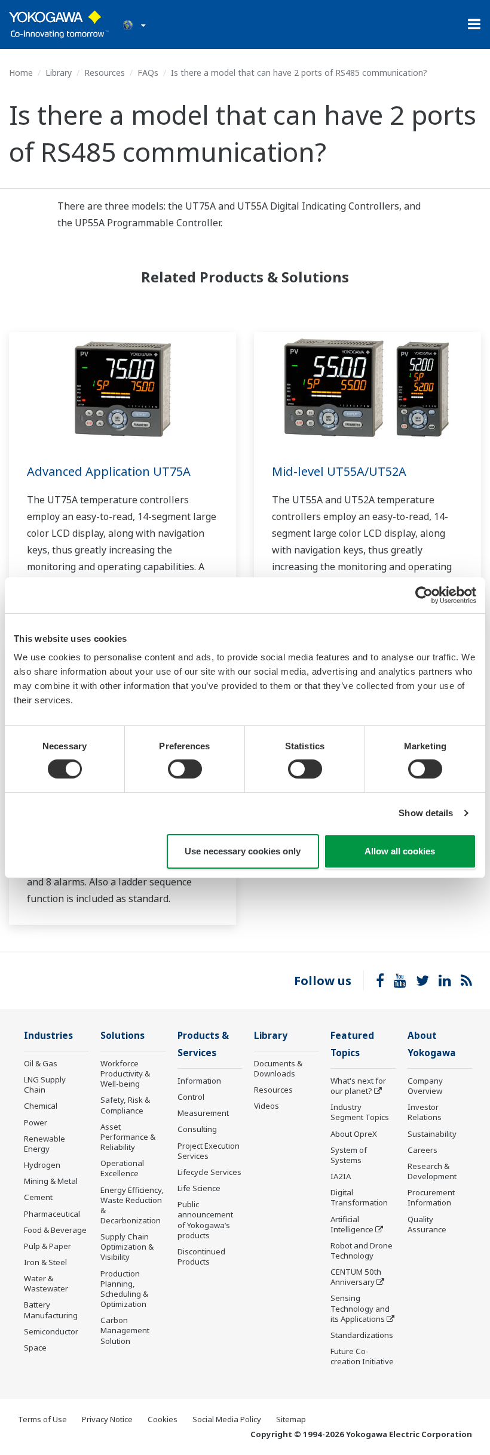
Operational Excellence (122, 1168)
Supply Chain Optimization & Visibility (127, 1246)
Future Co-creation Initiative (362, 1356)
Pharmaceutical (52, 1213)
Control (190, 1096)
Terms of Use (42, 1419)
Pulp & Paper (47, 1246)
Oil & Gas (40, 1063)
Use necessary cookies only (243, 851)
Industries (48, 1035)
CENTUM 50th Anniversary (355, 1276)
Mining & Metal (51, 1181)
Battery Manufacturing (51, 1309)
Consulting (197, 1129)
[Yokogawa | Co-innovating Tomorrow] (59, 24)
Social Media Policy (226, 1419)
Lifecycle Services (209, 1172)
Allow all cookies (400, 851)
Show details (426, 813)
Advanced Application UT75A (109, 471)
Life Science (198, 1188)
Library (58, 72)
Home (21, 72)
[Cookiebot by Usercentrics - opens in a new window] (424, 595)
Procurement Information (431, 1197)
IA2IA (340, 1176)
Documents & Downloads (278, 1068)
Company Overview (425, 1085)
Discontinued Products (201, 1256)
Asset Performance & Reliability (127, 1136)
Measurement (203, 1113)
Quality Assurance (427, 1224)
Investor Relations (425, 1112)
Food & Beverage (55, 1230)
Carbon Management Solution (124, 1330)
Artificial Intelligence (351, 1224)
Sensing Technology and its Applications (360, 1308)
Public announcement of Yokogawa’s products (205, 1219)
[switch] (185, 769)
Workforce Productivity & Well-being (125, 1073)
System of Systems (348, 1155)
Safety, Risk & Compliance (125, 1104)
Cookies (162, 1419)
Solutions (122, 1035)
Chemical (40, 1105)
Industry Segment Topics (359, 1112)
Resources (104, 72)
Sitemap (291, 1419)
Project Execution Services (208, 1150)
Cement (38, 1197)
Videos (266, 1105)
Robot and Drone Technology (361, 1250)
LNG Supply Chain (45, 1084)
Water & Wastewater (46, 1283)
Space (35, 1347)
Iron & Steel (45, 1262)
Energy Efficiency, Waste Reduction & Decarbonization (132, 1205)
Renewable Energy (44, 1143)
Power (35, 1122)
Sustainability (432, 1133)
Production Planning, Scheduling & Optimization (124, 1288)
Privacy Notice (107, 1419)
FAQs (147, 72)
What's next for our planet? (358, 1085)
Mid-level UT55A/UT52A (339, 471)
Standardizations (361, 1335)
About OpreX (353, 1133)
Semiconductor (51, 1331)
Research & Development (432, 1171)
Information (199, 1080)
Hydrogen (42, 1164)
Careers (422, 1150)
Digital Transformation (359, 1197)
